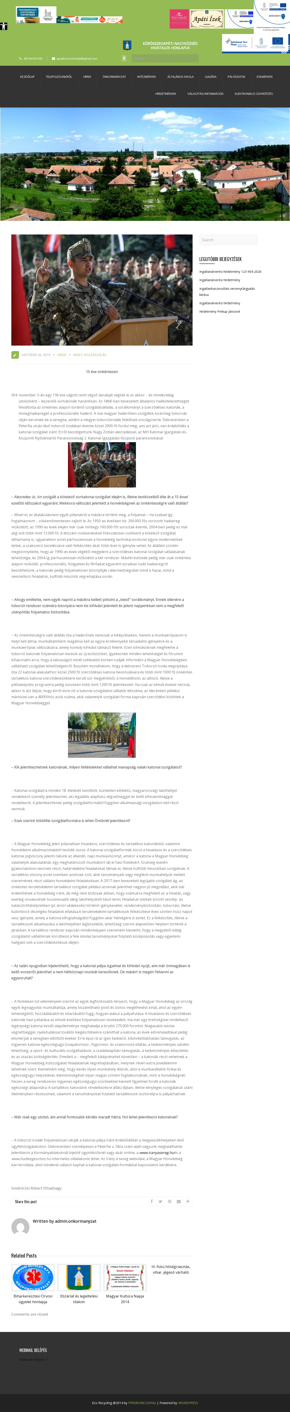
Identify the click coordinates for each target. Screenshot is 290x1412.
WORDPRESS (188, 1403)
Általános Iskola (180, 77)
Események (265, 77)
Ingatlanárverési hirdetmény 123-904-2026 (230, 271)
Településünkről (59, 77)
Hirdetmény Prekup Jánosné (219, 311)
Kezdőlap (27, 77)
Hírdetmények (165, 94)
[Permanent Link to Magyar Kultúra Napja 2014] (125, 1290)
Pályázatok (236, 77)
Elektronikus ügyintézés (254, 94)
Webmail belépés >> (34, 1359)
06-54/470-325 (33, 58)
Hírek (87, 77)
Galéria (210, 77)
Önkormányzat (114, 77)
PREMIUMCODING (142, 1403)
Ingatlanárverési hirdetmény (219, 280)
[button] (3, 26)
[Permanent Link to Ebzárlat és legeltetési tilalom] (79, 1290)
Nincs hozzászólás (89, 355)
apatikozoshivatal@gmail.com (76, 58)
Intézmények (146, 77)
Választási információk (206, 94)
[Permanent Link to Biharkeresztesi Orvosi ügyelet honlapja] (33, 1290)
